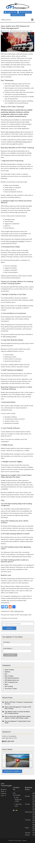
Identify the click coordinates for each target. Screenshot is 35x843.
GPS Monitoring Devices (12, 678)
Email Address (8, 648)
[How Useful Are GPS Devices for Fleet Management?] (17, 50)
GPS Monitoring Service (12, 680)
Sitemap (24, 840)
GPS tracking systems (9, 336)
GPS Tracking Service (17, 611)
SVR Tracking (9, 686)
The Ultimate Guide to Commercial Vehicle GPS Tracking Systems (17, 712)
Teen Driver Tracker (11, 688)
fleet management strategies (15, 241)
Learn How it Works (11, 771)
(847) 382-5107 (26, 12)
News (6, 684)
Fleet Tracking (9, 676)
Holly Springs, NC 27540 (18, 799)
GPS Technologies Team (26, 31)
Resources (5, 20)
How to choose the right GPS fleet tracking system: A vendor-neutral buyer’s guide (17, 717)
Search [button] (9, 628)
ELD (6, 674)
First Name (6, 642)
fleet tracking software (13, 132)
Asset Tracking (9, 669)
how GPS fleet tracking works (21, 142)
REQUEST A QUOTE (18, 15)
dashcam (7, 671)
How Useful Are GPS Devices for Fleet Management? (15, 27)
